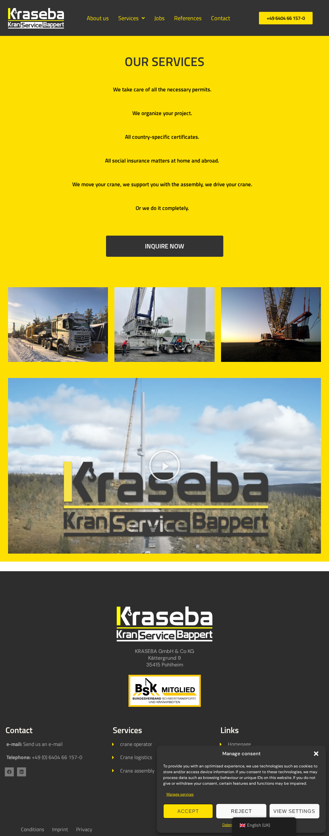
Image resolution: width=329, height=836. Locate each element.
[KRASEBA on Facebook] (9, 771)
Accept (188, 811)
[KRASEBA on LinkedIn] (21, 771)
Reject (241, 811)
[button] (316, 753)
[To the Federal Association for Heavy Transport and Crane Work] (164, 691)
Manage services (180, 794)
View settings (294, 811)
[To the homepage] (164, 623)
